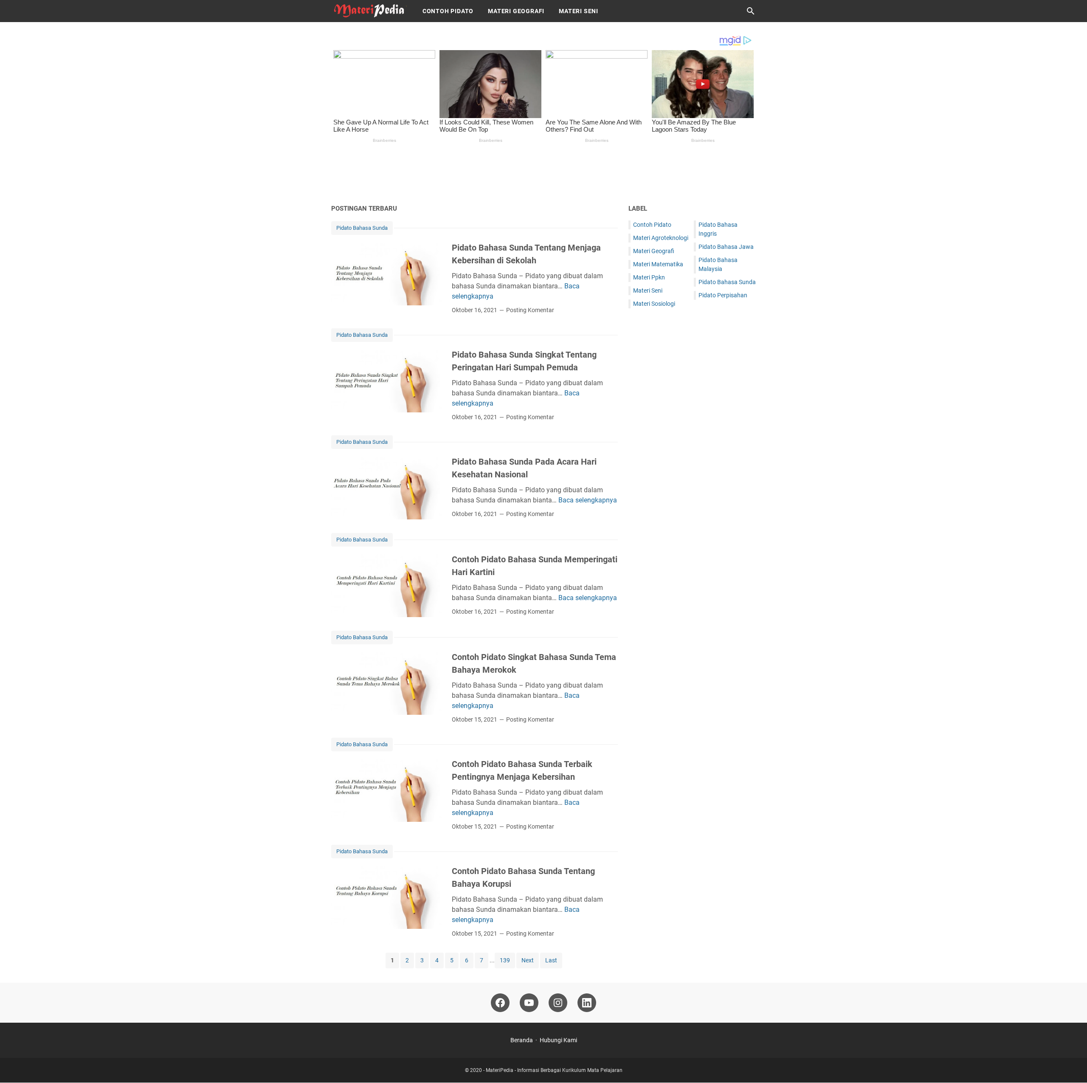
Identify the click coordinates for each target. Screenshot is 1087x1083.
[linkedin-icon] (586, 1002)
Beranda (521, 1040)
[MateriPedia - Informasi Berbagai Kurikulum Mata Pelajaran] (369, 11)
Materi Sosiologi (654, 303)
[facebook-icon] (500, 1002)
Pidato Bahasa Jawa (726, 246)
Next (527, 960)
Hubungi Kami (558, 1040)
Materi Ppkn (649, 277)
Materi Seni (578, 11)
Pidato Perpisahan (722, 295)
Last (551, 960)
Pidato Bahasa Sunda (362, 228)
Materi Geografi (516, 11)
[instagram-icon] (558, 1002)
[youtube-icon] (529, 1002)
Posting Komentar (530, 310)
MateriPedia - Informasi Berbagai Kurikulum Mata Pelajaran (554, 1070)
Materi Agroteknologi (660, 237)
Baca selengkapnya (587, 500)
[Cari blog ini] (751, 11)
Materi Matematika (658, 264)
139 (505, 960)
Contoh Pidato (447, 11)
